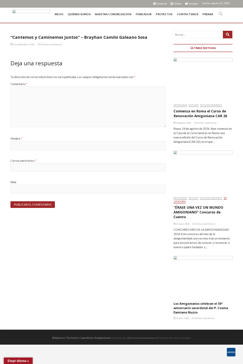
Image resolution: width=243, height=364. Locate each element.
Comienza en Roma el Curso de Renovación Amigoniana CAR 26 (200, 113)
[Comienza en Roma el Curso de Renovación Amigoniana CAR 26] (203, 78)
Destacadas (180, 105)
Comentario (18, 84)
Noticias (193, 105)
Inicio (59, 14)
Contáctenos (187, 14)
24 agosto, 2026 (183, 123)
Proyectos (164, 14)
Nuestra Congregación (113, 14)
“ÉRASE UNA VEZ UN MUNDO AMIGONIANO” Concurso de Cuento (198, 212)
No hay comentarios (51, 44)
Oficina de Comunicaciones (141, 337)
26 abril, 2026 (182, 318)
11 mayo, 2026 (182, 224)
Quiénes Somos (79, 14)
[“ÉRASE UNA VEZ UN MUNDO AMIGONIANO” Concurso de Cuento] (203, 171)
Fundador (144, 14)
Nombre (16, 138)
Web (13, 182)
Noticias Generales (211, 105)
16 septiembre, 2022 (24, 44)
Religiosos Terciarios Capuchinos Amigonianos (81, 337)
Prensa (208, 14)
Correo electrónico (23, 160)
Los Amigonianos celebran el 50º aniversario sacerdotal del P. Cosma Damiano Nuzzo (201, 308)
